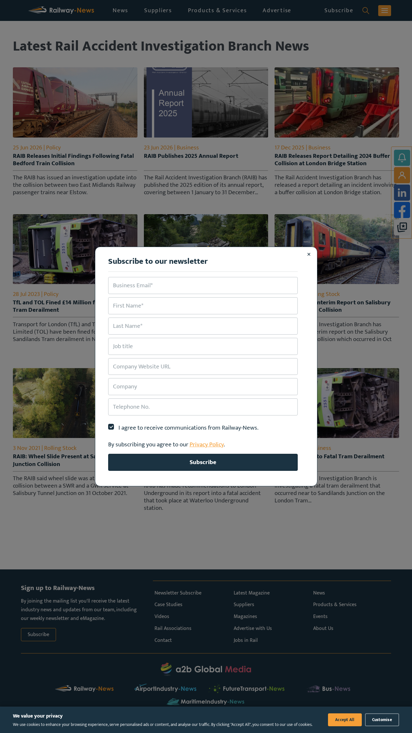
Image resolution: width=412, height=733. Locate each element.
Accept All (345, 719)
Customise (382, 719)
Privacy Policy (207, 444)
